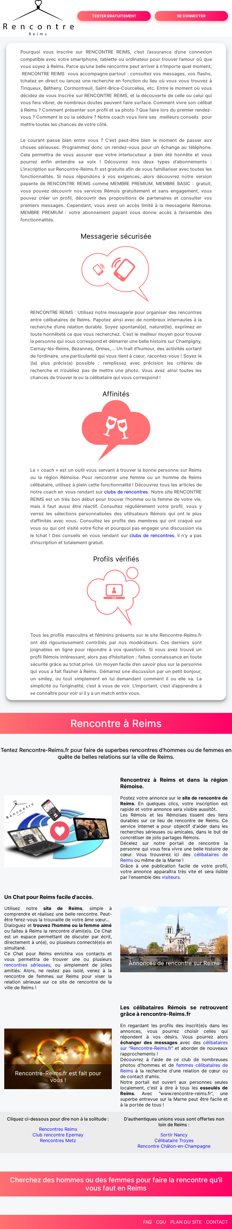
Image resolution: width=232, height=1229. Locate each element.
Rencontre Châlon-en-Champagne (174, 1146)
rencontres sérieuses (27, 965)
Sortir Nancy (174, 1135)
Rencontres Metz (58, 1140)
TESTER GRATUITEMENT (114, 16)
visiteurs (171, 877)
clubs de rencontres (126, 492)
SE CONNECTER (191, 16)
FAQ (147, 1222)
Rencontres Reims (58, 1129)
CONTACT (217, 1222)
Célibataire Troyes (174, 1140)
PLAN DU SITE (186, 1222)
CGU (161, 1222)
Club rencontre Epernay (58, 1135)
